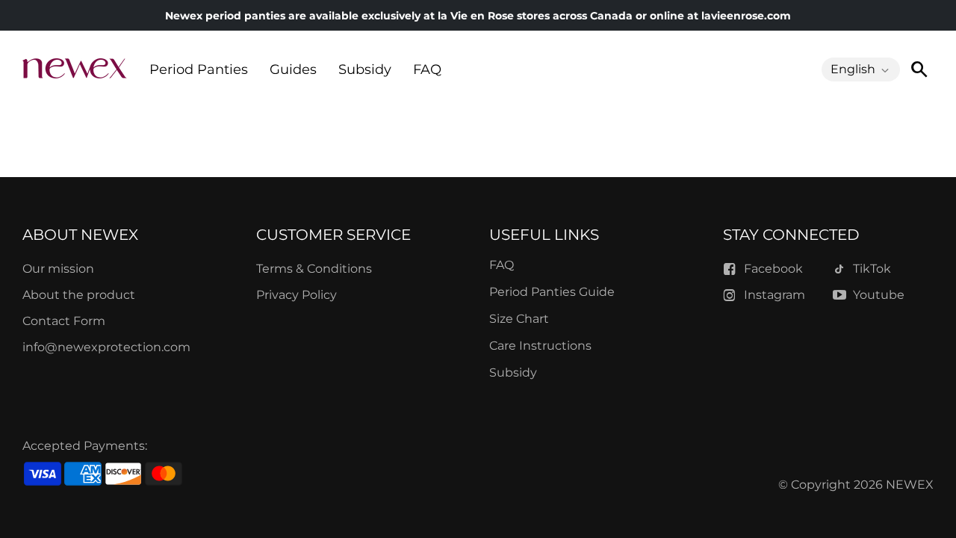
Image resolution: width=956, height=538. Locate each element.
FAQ (427, 69)
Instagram (774, 295)
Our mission (58, 269)
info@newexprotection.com (106, 347)
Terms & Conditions (314, 269)
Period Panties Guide (552, 292)
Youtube (878, 295)
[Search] (919, 69)
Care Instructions (540, 345)
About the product (78, 295)
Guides (293, 69)
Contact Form (63, 321)
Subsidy (364, 69)
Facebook (773, 269)
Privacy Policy (296, 295)
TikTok (872, 269)
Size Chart (519, 319)
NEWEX (910, 484)
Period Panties (198, 69)
